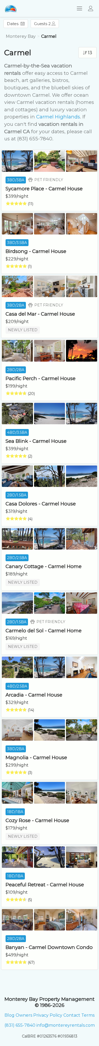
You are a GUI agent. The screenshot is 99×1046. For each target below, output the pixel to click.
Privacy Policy (47, 1015)
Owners (24, 1015)
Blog (9, 1015)
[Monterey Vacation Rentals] (11, 8)
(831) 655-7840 (19, 1025)
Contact (71, 1015)
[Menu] (78, 8)
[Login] (92, 8)
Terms (88, 1015)
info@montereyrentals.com (65, 1025)
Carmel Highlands (58, 117)
